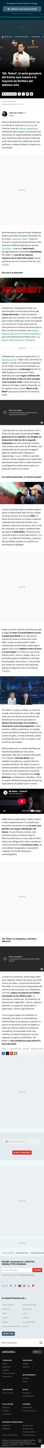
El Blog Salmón (27, 1408)
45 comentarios (10, 94)
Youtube (20, 1285)
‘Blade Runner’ (15, 340)
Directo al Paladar (7, 1393)
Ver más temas (8, 1334)
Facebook (19, 94)
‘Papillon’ (6, 671)
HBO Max (5, 1322)
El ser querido (35, 37)
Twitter (23, 94)
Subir (36, 1352)
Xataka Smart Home (8, 1373)
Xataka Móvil (6, 1367)
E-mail (31, 94)
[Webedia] (9, 1353)
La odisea (26, 1318)
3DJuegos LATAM (28, 1425)
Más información (18, 1446)
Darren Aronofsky (31, 333)
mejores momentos (27, 128)
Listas (25, 1313)
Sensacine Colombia (29, 1432)
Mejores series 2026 (22, 1253)
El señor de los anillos (21, 37)
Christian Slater (38, 1049)
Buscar (41, 1343)
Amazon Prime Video (30, 1305)
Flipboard (27, 94)
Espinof (25, 1381)
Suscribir (37, 1270)
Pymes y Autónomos (29, 1411)
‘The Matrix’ (29, 340)
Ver (23, 1152)
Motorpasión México (29, 1435)
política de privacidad (27, 1275)
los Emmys (28, 125)
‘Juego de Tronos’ (20, 238)
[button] (17, 112)
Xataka (4, 1364)
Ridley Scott (8, 37)
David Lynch (15, 333)
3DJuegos (26, 1364)
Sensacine (26, 1378)
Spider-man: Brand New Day (11, 1326)
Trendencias (6, 1408)
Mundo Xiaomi (7, 1376)
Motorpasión (27, 1393)
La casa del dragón (29, 1322)
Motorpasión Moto (28, 1396)
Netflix (4, 1313)
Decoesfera (5, 1411)
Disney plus (6, 1309)
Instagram (24, 1285)
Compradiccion (7, 1414)
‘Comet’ (18, 456)
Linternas (26, 1326)
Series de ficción (15, 1049)
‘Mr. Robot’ (6, 248)
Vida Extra (26, 1367)
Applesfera (5, 1370)
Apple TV (5, 1318)
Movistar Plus (27, 1309)
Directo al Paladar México (10, 1435)
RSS (29, 1285)
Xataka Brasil (6, 1429)
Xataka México (6, 1425)
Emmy (27, 1049)
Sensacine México (28, 1429)
